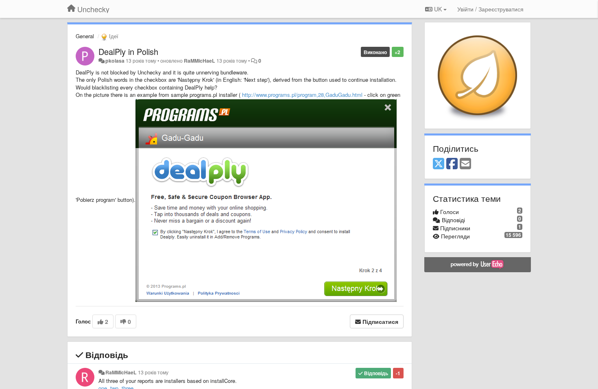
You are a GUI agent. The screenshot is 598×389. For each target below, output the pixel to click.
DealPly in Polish (128, 51)
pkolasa (114, 60)
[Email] (465, 164)
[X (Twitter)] (438, 164)
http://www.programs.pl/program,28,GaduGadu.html (302, 94)
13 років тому (153, 372)
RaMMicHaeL (199, 60)
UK (437, 9)
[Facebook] (452, 164)
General (85, 36)
